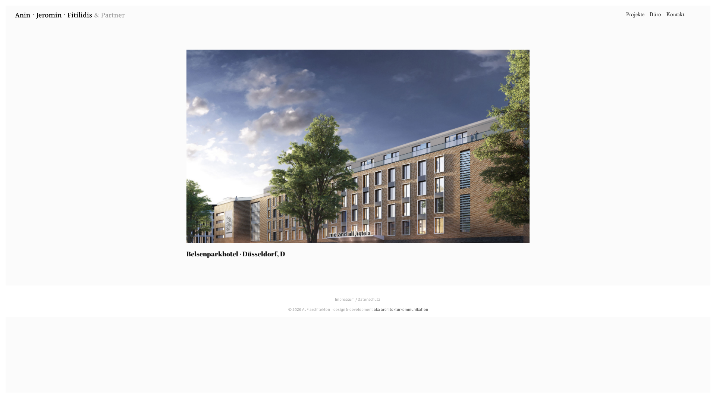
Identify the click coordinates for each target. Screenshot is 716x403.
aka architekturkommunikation (401, 309)
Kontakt (675, 14)
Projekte (635, 14)
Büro (655, 14)
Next (540, 146)
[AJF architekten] (70, 17)
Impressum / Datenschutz (357, 299)
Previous (175, 146)
